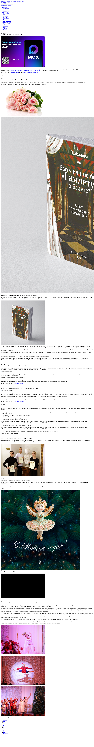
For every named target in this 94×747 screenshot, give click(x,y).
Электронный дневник (6, 5)
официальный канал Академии (30, 72)
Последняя (5, 733)
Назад (4, 721)
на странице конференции (18, 383)
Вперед (5, 732)
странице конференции (19, 401)
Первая (5, 720)
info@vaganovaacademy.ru (6, 2)
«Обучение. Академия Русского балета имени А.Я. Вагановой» (26, 70)
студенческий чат (15, 72)
